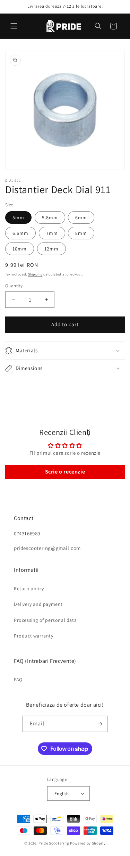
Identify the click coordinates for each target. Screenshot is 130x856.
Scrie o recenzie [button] (65, 471)
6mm (81, 217)
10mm (19, 249)
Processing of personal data (45, 620)
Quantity (14, 286)
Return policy (29, 588)
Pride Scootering (53, 843)
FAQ (18, 679)
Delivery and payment (38, 604)
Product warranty (33, 636)
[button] (13, 26)
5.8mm (50, 217)
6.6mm (20, 233)
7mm (52, 233)
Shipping (35, 274)
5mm (18, 217)
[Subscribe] (99, 724)
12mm (51, 249)
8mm (81, 233)
